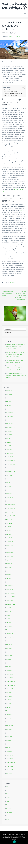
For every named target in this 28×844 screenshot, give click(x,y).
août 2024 (9, 475)
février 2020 (9, 674)
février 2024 (9, 497)
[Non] (26, 837)
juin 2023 (8, 527)
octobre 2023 (10, 512)
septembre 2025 (10, 427)
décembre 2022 (10, 549)
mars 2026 (9, 409)
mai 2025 (8, 442)
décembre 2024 (10, 460)
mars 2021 (9, 626)
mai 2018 (8, 744)
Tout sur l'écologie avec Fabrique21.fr (14, 5)
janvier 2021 (9, 633)
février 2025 (9, 453)
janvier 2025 (9, 457)
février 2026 (9, 412)
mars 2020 (9, 670)
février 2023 (9, 541)
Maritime (8, 808)
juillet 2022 (9, 567)
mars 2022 (9, 582)
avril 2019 (8, 707)
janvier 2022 (9, 589)
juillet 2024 (9, 479)
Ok (14, 841)
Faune (7, 801)
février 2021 (9, 630)
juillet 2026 (9, 394)
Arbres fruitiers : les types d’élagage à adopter (8, 293)
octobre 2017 (10, 770)
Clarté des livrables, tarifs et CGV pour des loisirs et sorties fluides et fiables (16, 375)
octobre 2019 (10, 689)
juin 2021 (8, 615)
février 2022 (9, 585)
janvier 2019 (9, 714)
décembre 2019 (10, 681)
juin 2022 (8, 571)
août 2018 (9, 733)
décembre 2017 (10, 762)
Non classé (9, 812)
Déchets (12, 283)
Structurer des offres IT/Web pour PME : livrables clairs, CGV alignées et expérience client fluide (15, 368)
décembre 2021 (10, 593)
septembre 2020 (10, 648)
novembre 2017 (10, 766)
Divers (8, 797)
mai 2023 (8, 530)
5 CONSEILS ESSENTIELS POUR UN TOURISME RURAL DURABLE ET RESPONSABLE (20, 296)
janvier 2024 (9, 501)
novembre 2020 (10, 641)
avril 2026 (8, 405)
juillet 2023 (9, 523)
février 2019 (9, 711)
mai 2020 (8, 663)
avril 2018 (8, 747)
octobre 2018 (10, 725)
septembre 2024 (10, 471)
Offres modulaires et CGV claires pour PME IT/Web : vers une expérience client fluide (15, 354)
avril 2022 (8, 578)
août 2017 (9, 773)
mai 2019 (8, 703)
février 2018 (9, 755)
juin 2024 (8, 482)
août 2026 (9, 390)
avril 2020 (8, 666)
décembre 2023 (10, 504)
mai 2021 (8, 619)
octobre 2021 (10, 600)
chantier (21, 210)
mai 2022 (8, 574)
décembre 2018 (10, 718)
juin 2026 (8, 398)
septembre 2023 (10, 515)
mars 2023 (9, 538)
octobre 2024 (10, 468)
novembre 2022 (10, 552)
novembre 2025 (10, 420)
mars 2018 (9, 751)
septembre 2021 (10, 604)
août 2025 (9, 431)
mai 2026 (8, 401)
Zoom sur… (9, 819)
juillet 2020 (9, 655)
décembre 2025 (10, 416)
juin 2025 (8, 438)
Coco (18, 36)
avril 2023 (8, 534)
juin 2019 (8, 700)
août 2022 (9, 563)
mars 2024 (9, 493)
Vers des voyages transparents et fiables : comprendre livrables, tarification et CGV (15, 346)
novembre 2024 (10, 464)
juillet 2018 (9, 736)
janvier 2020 (9, 677)
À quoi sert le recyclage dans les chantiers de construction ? (12, 90)
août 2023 (9, 519)
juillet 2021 (9, 611)
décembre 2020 (10, 637)
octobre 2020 (10, 644)
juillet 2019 (9, 696)
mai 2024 (8, 486)
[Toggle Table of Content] (22, 87)
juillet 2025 (9, 434)
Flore (7, 805)
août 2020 (9, 652)
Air (7, 790)
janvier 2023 (9, 545)
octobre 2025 (10, 423)
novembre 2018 (10, 722)
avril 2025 (8, 446)
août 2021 (9, 608)
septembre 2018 (10, 729)
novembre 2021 (10, 596)
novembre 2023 (10, 508)
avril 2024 (8, 490)
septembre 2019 (10, 692)
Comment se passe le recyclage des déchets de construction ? (13, 94)
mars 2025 (9, 449)
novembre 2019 (10, 685)
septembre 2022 (10, 560)
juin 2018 (8, 740)
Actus (7, 786)
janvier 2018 (9, 758)
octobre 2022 (10, 556)
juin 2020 (8, 659)
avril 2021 (8, 622)
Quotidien (8, 816)
